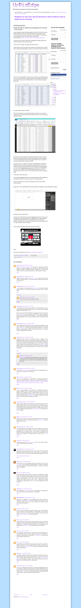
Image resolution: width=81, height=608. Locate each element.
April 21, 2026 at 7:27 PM (28, 426)
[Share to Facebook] (34, 255)
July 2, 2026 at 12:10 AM (27, 488)
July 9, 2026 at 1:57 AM (30, 497)
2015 (53, 102)
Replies (19, 294)
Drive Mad (19, 464)
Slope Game (43, 344)
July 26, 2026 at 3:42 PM (25, 553)
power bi (20, 257)
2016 (53, 100)
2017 (53, 99)
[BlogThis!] (32, 255)
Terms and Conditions (22, 13)
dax (17, 257)
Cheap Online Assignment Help (25, 266)
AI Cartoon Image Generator (37, 382)
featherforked (19, 276)
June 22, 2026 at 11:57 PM (24, 472)
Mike (18, 377)
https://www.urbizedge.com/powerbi (35, 252)
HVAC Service (19, 426)
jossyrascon (19, 265)
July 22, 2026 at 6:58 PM (24, 519)
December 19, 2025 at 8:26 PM (28, 401)
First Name (58, 34)
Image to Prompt (28, 382)
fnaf (17, 472)
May (54, 87)
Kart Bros (27, 490)
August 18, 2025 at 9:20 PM (28, 323)
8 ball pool (40, 419)
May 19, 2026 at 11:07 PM (28, 449)
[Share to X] (33, 255)
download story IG (30, 442)
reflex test (28, 500)
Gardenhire (19, 401)
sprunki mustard (34, 278)
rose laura (19, 565)
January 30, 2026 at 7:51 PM (26, 416)
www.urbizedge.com (59, 12)
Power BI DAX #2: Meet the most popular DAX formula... (59, 91)
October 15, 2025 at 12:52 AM (28, 368)
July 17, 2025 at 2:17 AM (29, 286)
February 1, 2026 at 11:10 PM (28, 297)
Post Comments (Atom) (23, 596)
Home (31, 594)
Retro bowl (22, 327)
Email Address (58, 30)
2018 (53, 97)
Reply (18, 272)
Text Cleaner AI (37, 535)
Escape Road (23, 314)
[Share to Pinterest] (36, 255)
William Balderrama (21, 497)
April (54, 89)
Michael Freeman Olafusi (56, 76)
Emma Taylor (19, 368)
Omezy (18, 461)
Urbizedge (57, 78)
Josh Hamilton (20, 449)
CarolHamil (19, 337)
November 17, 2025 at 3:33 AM (25, 388)
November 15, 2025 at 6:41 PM (25, 377)
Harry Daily (19, 488)
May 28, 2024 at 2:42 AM (27, 265)
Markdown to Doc (25, 525)
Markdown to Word (20, 382)
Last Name (53, 59)
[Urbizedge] (53, 78)
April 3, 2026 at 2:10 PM (27, 355)
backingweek (19, 306)
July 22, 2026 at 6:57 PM (24, 508)
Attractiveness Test (30, 395)
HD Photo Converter (28, 546)
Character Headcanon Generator (32, 381)
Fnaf (37, 474)
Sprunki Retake (25, 370)
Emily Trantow (20, 323)
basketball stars (20, 286)
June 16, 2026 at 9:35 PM (25, 461)
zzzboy (18, 553)
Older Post (45, 594)
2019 (53, 84)
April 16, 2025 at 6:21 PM (28, 276)
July (54, 85)
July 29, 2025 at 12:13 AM (28, 306)
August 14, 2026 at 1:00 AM (26, 565)
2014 (53, 104)
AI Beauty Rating (44, 381)
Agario (22, 571)
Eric (17, 508)
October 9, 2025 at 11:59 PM (27, 337)
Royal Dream (22, 357)
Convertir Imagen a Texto (25, 514)
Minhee (18, 416)
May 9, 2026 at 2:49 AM (24, 440)
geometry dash (36, 408)
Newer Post (16, 594)
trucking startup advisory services (23, 455)
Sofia (21, 297)
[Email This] (31, 255)
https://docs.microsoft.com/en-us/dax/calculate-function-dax (32, 37)
